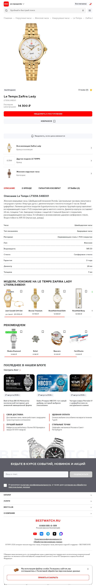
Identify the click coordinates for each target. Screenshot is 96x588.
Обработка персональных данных (48, 542)
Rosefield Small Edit (57, 311)
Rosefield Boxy (78, 311)
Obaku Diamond (14, 351)
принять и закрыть (48, 578)
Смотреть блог (11, 370)
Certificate (78, 351)
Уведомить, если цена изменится (50, 136)
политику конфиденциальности (35, 485)
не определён (16, 4)
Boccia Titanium (35, 311)
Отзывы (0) (83, 90)
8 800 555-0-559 (48, 526)
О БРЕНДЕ (27, 188)
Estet (35, 351)
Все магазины (80, 4)
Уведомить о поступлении (48, 114)
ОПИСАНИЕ (9, 188)
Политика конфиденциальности (48, 539)
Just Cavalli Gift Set (13, 311)
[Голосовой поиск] (83, 10)
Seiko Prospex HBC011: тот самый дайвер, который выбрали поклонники (51, 403)
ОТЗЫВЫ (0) (74, 188)
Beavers (57, 351)
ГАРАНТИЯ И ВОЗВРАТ (50, 188)
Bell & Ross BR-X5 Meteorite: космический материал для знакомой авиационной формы (18, 403)
